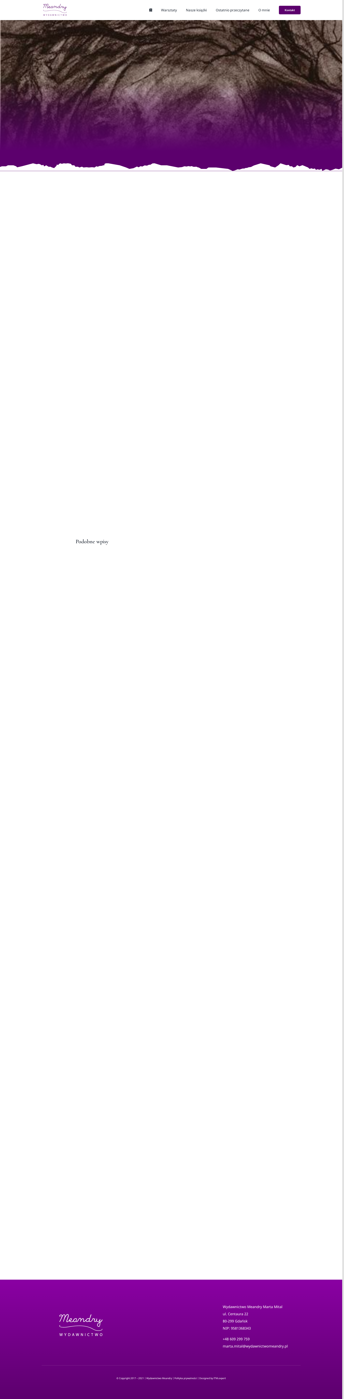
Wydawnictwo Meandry (159, 1378)
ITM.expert (220, 1378)
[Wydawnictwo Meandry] (81, 1303)
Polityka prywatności (185, 1378)
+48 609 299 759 (236, 1339)
